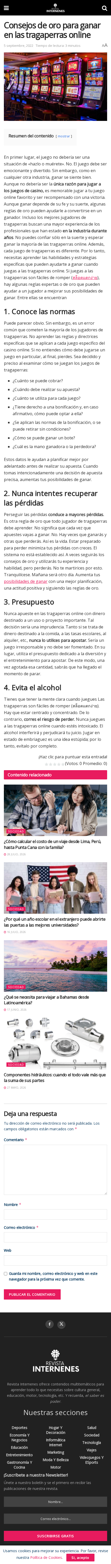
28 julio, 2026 (16, 854)
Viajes (92, 1449)
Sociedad (16, 831)
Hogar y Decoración (55, 1430)
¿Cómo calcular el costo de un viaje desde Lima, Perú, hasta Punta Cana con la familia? (52, 844)
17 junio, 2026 (16, 1009)
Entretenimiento (19, 1454)
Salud (91, 1427)
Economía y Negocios (19, 1437)
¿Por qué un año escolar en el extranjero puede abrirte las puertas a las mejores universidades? (55, 922)
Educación (19, 1447)
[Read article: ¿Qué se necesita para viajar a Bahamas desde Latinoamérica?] (55, 966)
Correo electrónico (21, 1227)
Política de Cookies (46, 1557)
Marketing (55, 1452)
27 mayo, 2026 (16, 1087)
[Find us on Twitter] (61, 1325)
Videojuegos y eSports (92, 1460)
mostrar (64, 136)
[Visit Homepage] (55, 8)
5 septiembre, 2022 (18, 45)
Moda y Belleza (56, 1459)
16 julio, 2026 (16, 932)
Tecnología (91, 1442)
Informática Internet (55, 1442)
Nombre (12, 1204)
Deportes (19, 1427)
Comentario (15, 1139)
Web (7, 1250)
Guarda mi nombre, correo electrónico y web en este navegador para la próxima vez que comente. (53, 1276)
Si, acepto (80, 1557)
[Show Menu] (6, 7)
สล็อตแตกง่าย (85, 277)
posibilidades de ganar (25, 581)
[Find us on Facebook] (49, 1324)
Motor (55, 1467)
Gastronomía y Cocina (19, 1465)
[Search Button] (104, 7)
